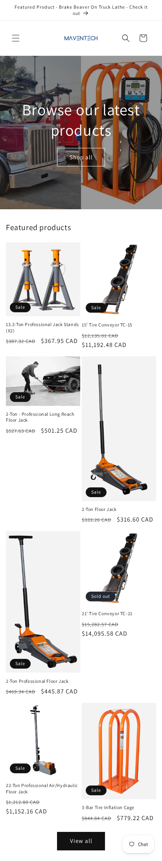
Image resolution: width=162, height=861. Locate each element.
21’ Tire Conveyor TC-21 (107, 613)
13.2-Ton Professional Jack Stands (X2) (42, 327)
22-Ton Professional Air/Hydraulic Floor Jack (42, 788)
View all (81, 840)
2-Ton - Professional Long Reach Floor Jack (40, 417)
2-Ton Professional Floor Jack (37, 681)
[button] (15, 38)
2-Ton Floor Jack (99, 509)
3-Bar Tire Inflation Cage (108, 807)
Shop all (81, 156)
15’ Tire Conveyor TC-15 (107, 325)
